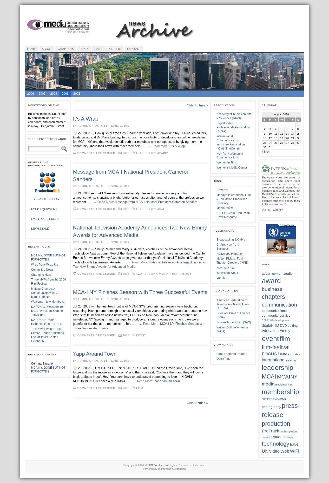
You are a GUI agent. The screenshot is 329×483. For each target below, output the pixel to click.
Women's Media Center (232, 167)
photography (271, 407)
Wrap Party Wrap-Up (44, 264)
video (274, 451)
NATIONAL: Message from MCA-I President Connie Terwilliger (48, 311)
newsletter (278, 399)
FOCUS (269, 354)
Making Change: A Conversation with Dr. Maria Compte (45, 293)
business (272, 289)
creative (268, 320)
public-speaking (289, 431)
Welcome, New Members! (48, 301)
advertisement (272, 273)
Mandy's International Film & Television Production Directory (234, 199)
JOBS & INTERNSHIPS (46, 199)
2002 (76, 93)
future (282, 354)
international (273, 360)
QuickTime (223, 358)
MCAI (160, 209)
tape (290, 437)
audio (288, 273)
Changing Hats (41, 274)
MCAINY (162, 153)
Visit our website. (273, 210)
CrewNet (222, 190)
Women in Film (226, 162)
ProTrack (270, 431)
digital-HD (270, 325)
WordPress (164, 468)
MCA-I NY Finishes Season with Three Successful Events (140, 292)
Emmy (153, 273)
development (282, 320)
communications (274, 311)
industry (294, 354)
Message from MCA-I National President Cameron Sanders (156, 202)
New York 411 (226, 267)
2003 (65, 93)
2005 (42, 93)
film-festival (276, 347)
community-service (276, 315)
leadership (145, 153)
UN (265, 451)
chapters (273, 296)
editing (293, 325)
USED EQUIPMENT (44, 209)
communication (279, 305)
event (141, 335)
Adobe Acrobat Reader (231, 354)
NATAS (266, 399)
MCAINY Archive (154, 465)
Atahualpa (180, 468)
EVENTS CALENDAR (45, 219)
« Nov (266, 151)
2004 (53, 93)
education (270, 330)
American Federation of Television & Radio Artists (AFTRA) (233, 304)
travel (294, 444)
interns (291, 360)
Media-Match (225, 208)
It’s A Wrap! (86, 119)
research (267, 437)
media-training (283, 384)
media (163, 273)
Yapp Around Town (95, 354)
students (280, 437)
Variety (221, 278)
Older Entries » (197, 105)
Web (284, 451)
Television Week (227, 272)
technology (180, 273)
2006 (30, 93)
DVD (283, 325)
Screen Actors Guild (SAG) (234, 322)
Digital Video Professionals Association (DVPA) (233, 127)
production (276, 423)
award (141, 273)
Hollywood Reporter (230, 253)
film (139, 388)
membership (280, 392)
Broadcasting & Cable (231, 239)
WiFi (294, 451)
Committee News (42, 269)
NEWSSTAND (40, 228)
